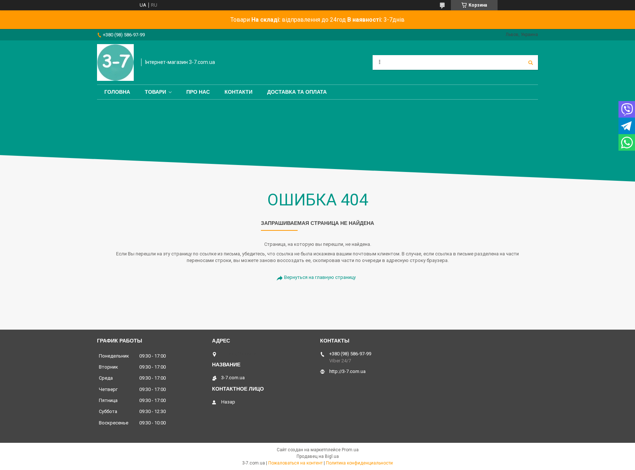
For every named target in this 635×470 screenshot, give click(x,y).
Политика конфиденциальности (359, 463)
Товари (155, 92)
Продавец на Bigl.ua (318, 456)
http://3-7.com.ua (347, 371)
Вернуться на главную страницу (320, 277)
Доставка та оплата (297, 92)
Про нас (198, 92)
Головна (117, 92)
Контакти (238, 92)
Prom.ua (350, 449)
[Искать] (530, 62)
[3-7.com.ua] (115, 62)
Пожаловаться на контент (295, 463)
